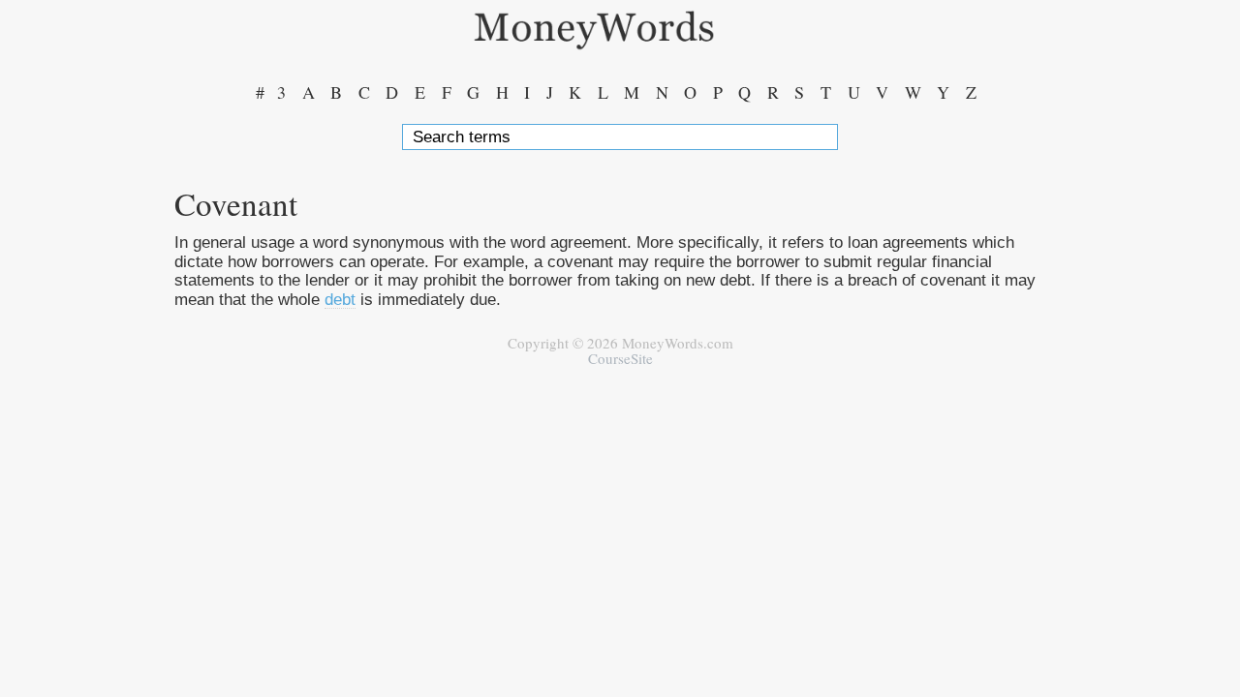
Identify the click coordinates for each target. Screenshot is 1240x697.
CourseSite (620, 358)
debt (340, 299)
